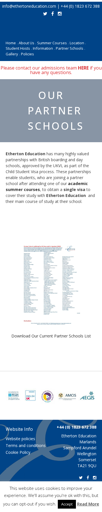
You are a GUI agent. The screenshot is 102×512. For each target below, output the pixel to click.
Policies (27, 53)
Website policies (20, 438)
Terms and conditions (26, 445)
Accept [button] (67, 504)
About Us (27, 42)
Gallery (13, 53)
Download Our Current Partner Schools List (51, 336)
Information (44, 48)
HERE (83, 68)
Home (12, 42)
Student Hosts (19, 48)
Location (78, 42)
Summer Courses (53, 42)
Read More (88, 504)
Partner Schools (70, 48)
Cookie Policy (18, 452)
